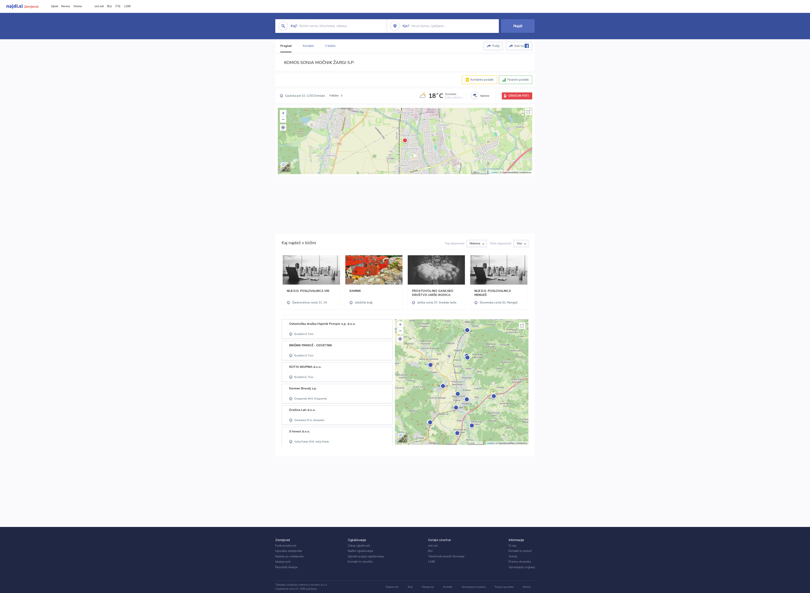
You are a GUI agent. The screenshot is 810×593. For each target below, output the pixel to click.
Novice (65, 6)
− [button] (283, 119)
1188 (127, 6)
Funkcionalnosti (285, 546)
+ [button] (283, 113)
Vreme (77, 6)
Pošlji (496, 46)
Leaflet (494, 172)
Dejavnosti (392, 587)
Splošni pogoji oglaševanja (366, 556)
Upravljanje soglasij (522, 567)
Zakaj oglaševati (359, 546)
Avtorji (513, 556)
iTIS (117, 6)
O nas (513, 546)
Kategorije (428, 587)
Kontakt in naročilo (360, 562)
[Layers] (285, 167)
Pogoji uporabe (504, 587)
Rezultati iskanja (286, 567)
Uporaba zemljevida (288, 551)
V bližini (330, 46)
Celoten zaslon (528, 111)
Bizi (109, 6)
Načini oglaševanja (360, 551)
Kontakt (447, 587)
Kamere (485, 95)
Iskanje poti (282, 562)
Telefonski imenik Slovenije (446, 556)
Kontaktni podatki (482, 80)
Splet (54, 6)
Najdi (517, 25)
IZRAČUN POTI (518, 96)
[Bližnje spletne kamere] (474, 95)
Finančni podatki (518, 80)
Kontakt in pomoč (520, 551)
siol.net (99, 6)
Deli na (519, 46)
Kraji (410, 587)
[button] (283, 127)
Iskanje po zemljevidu (289, 556)
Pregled (286, 46)
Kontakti (308, 46)
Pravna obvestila (520, 562)
